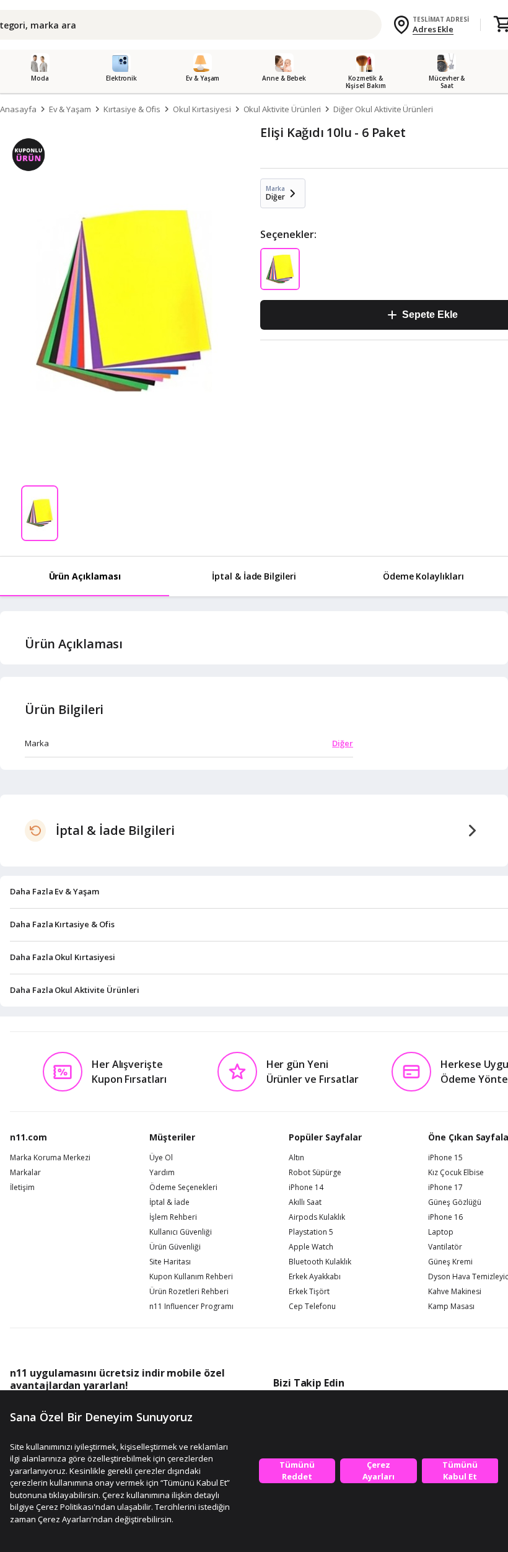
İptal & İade (169, 1202)
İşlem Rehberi (173, 1217)
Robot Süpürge (315, 1173)
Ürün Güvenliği (175, 1247)
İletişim (22, 1188)
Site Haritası (170, 1262)
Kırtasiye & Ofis (131, 109)
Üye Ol (161, 1158)
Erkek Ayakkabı (315, 1277)
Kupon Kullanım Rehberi (191, 1277)
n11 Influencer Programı (191, 1307)
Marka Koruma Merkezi (50, 1158)
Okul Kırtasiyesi (201, 109)
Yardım (162, 1173)
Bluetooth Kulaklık (320, 1262)
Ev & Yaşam (70, 109)
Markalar (25, 1173)
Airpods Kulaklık (317, 1217)
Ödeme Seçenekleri (183, 1188)
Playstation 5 (311, 1232)
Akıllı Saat (305, 1202)
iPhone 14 (306, 1188)
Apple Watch (311, 1247)
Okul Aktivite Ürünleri (282, 109)
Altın (296, 1158)
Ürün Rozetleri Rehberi (189, 1292)
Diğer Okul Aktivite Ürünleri (383, 109)
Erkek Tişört (309, 1292)
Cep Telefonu (312, 1307)
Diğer (342, 743)
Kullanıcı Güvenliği (180, 1232)
